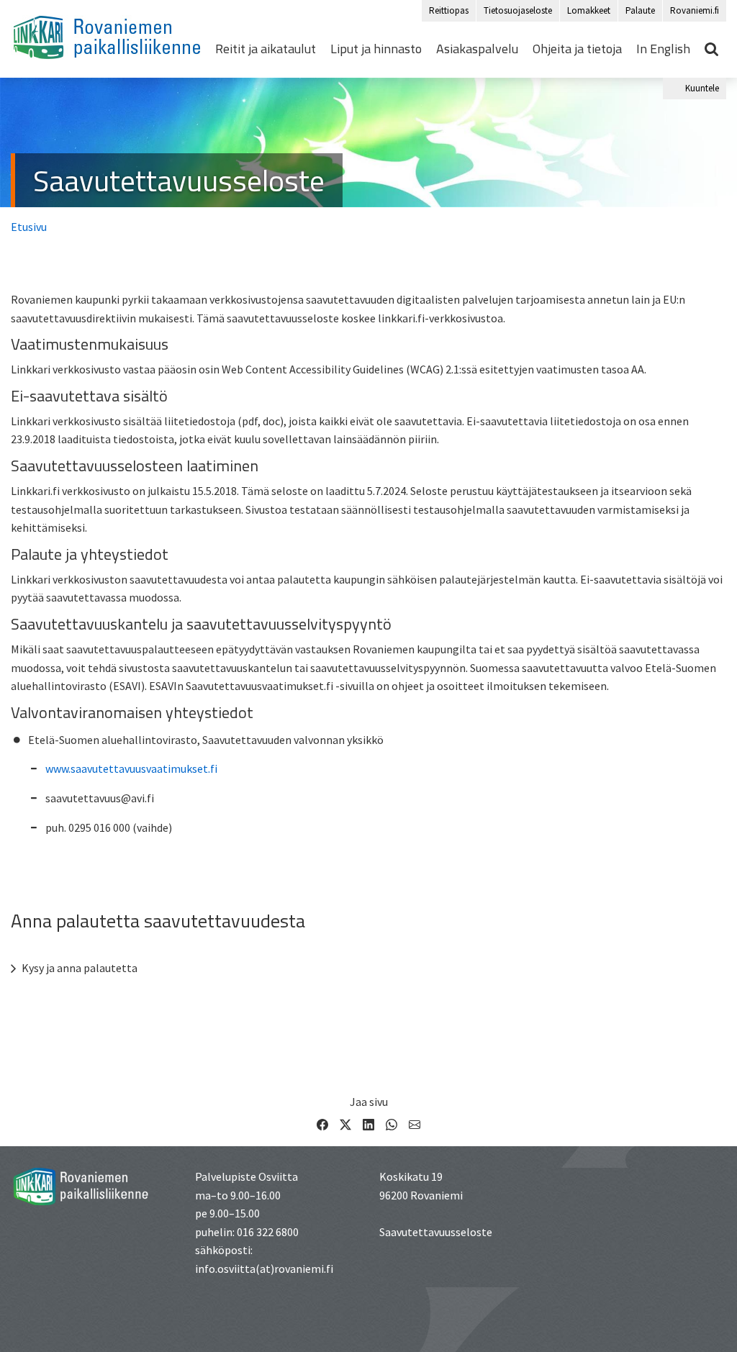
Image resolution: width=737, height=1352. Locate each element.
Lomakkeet (588, 10)
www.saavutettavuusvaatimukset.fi (131, 768)
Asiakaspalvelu (477, 49)
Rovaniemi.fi (694, 10)
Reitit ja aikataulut (265, 49)
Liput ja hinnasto (376, 49)
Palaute (640, 10)
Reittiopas (449, 10)
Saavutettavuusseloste (179, 180)
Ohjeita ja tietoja (577, 49)
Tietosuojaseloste (518, 10)
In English (663, 49)
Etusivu (29, 226)
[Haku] (712, 49)
